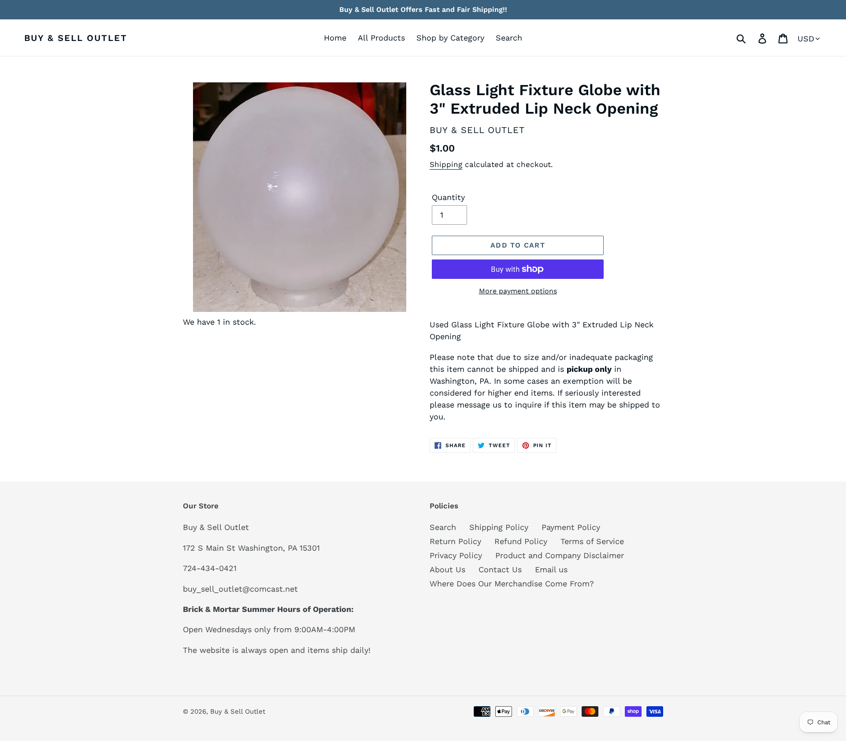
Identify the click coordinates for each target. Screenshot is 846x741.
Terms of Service (592, 541)
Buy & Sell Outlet (75, 38)
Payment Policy (571, 527)
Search (443, 527)
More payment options (518, 291)
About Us (447, 569)
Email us (551, 569)
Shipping (446, 164)
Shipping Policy (498, 527)
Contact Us (500, 569)
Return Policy (455, 541)
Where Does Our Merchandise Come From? (512, 583)
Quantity (448, 197)
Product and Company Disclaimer (559, 555)
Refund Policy (520, 541)
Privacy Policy (456, 555)
